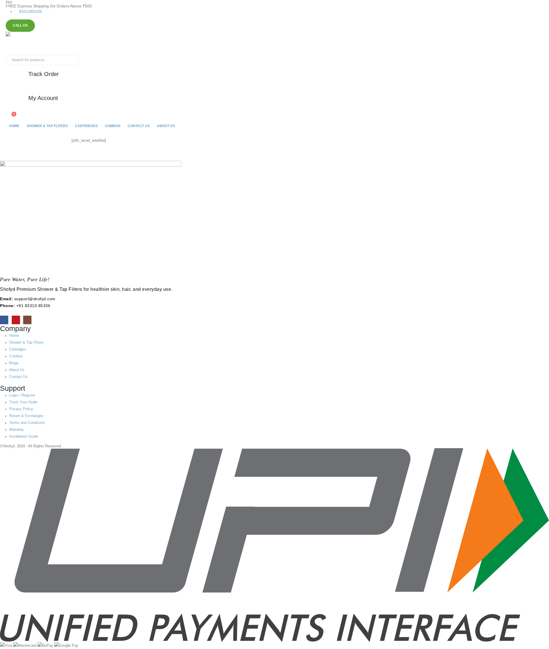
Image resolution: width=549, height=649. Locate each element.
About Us (166, 126)
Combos (112, 126)
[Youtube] (16, 320)
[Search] (71, 60)
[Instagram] (27, 320)
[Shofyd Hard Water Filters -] (24, 43)
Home (14, 126)
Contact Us (139, 126)
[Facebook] (4, 320)
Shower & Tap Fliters (47, 126)
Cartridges (86, 126)
